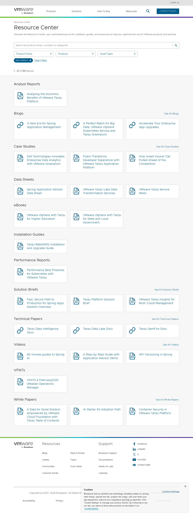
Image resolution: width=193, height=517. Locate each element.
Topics (73, 460)
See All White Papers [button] (167, 400)
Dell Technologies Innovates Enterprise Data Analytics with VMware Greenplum (46, 160)
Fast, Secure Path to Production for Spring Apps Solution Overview (45, 303)
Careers (45, 460)
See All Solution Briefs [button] (166, 290)
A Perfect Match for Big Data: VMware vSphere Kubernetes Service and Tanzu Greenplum (99, 129)
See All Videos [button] (171, 345)
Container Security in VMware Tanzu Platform (155, 411)
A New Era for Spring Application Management (44, 125)
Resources (131, 11)
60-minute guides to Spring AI (45, 356)
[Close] (185, 486)
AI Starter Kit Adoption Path (102, 409)
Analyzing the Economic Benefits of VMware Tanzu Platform (44, 98)
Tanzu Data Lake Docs (98, 328)
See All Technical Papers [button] (165, 319)
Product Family (24, 54)
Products (51, 11)
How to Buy (103, 11)
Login (173, 3)
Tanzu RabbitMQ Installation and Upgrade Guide (46, 246)
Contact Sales (143, 465)
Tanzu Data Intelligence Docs (42, 330)
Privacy (59, 501)
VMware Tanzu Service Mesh (154, 191)
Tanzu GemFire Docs (153, 328)
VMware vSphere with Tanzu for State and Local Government (102, 219)
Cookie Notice (91, 509)
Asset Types (106, 54)
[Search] (176, 45)
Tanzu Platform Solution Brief (99, 301)
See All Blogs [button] (171, 114)
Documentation (106, 460)
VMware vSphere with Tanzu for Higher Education (46, 217)
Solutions (76, 11)
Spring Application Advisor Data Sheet (45, 191)
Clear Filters (40, 60)
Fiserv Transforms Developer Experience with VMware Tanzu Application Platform (101, 162)
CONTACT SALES (168, 11)
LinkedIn (141, 449)
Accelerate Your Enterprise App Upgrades (157, 125)
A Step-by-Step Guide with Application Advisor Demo (101, 356)
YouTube (141, 460)
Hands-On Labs (106, 467)
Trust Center (76, 467)
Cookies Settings (170, 491)
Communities (48, 467)
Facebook (142, 444)
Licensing (103, 473)
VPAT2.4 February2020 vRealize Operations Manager (42, 384)
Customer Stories (50, 473)
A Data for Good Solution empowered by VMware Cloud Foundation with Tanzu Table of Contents (43, 415)
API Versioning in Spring (155, 354)
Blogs (44, 453)
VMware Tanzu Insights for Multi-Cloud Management (157, 301)
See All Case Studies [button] (167, 147)
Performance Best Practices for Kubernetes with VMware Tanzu (45, 274)
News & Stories (77, 453)
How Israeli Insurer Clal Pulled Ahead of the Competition (154, 160)
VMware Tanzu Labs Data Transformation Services (100, 191)
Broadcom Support (108, 453)
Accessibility (29, 501)
